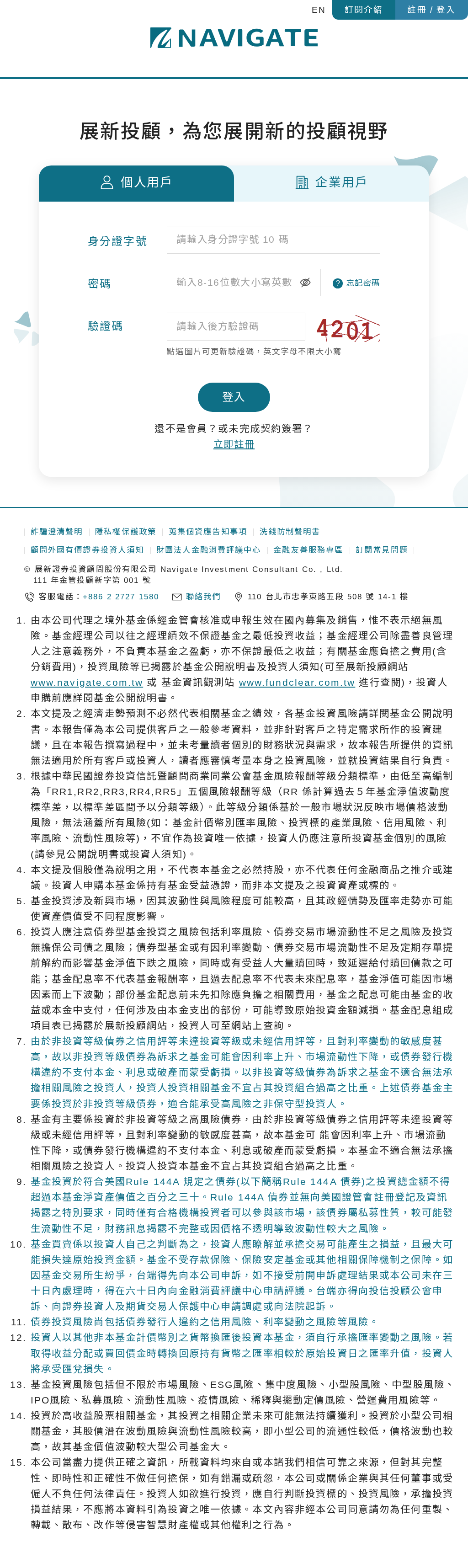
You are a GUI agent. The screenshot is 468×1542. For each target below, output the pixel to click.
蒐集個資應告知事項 (208, 531)
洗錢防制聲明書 (290, 531)
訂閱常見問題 (382, 550)
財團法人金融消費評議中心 (208, 550)
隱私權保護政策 (125, 531)
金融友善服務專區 (308, 550)
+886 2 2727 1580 (121, 596)
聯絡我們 (203, 596)
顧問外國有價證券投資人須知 (87, 550)
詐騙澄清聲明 (57, 531)
